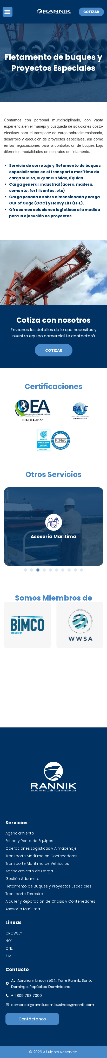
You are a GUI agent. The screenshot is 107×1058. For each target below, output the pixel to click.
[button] (7, 12)
